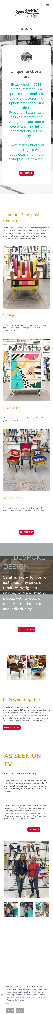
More (8, 1003)
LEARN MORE (26, 173)
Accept (10, 1010)
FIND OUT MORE (26, 629)
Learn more (34, 829)
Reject (20, 1010)
